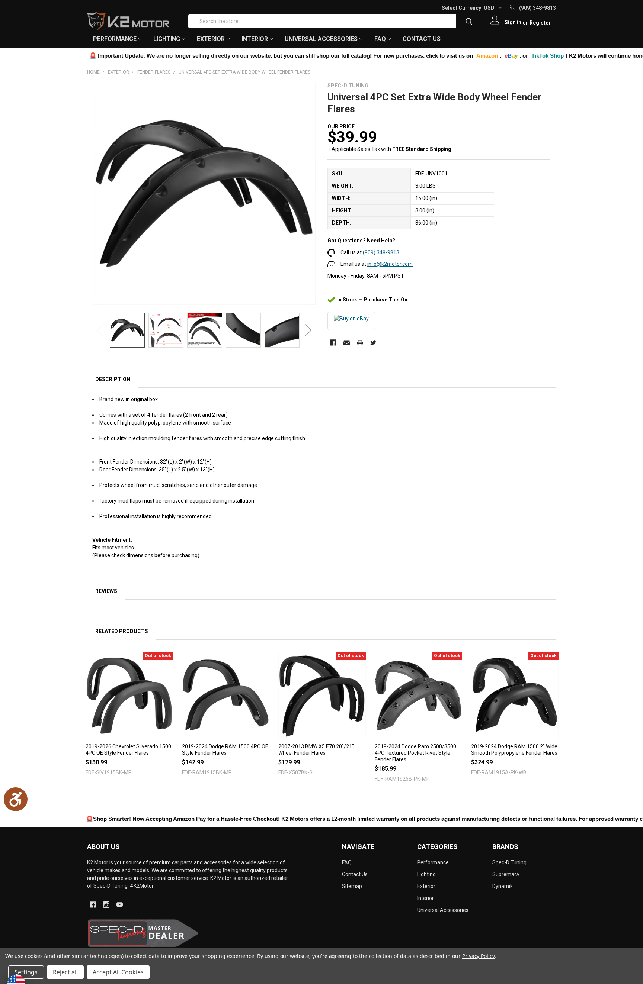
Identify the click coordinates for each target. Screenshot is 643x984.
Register (540, 23)
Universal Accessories (442, 910)
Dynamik (502, 886)
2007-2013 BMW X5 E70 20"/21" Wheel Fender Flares (316, 749)
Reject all (65, 972)
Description (112, 379)
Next (308, 330)
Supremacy (505, 874)
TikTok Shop (510, 55)
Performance (433, 862)
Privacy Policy (478, 955)
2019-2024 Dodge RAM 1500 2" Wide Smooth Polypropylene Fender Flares (514, 749)
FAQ (380, 38)
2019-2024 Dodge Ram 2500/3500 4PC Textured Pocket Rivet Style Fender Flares (415, 752)
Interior (425, 898)
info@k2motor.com (390, 264)
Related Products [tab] (121, 631)
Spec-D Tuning (509, 862)
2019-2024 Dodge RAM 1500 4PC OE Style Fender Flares (225, 749)
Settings (26, 972)
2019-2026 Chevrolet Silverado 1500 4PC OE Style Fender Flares (128, 749)
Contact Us (422, 38)
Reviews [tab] (106, 591)
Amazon (450, 55)
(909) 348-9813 (381, 252)
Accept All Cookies (118, 972)
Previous (100, 330)
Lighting (426, 874)
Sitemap (352, 886)
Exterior (426, 886)
